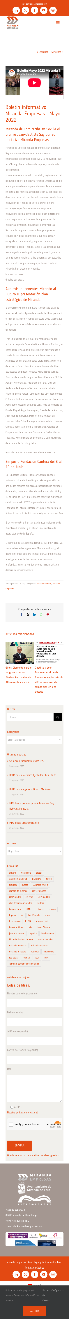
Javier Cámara (43, 927)
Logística (33, 933)
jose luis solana (16, 933)
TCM (46, 958)
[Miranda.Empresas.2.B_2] (12, 17)
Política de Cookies (34, 1268)
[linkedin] (16, 10)
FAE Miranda (34, 915)
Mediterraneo (47, 933)
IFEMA (28, 921)
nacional (35, 952)
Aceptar (34, 1311)
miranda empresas (17, 946)
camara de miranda (18, 891)
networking (48, 952)
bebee (49, 879)
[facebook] (34, 10)
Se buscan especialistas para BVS (26, 761)
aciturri (12, 873)
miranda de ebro (45, 940)
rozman (26, 958)
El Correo (40, 909)
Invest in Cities (16, 927)
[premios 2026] (34, 1233)
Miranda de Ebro (44, 584)
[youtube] (43, 10)
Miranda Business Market (21, 940)
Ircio (30, 927)
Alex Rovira (26, 873)
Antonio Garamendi (18, 879)
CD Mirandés (15, 897)
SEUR (37, 958)
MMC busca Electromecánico (24, 823)
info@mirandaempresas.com (34, 4)
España (12, 915)
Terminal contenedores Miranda (24, 964)
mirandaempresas (39, 946)
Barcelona (36, 879)
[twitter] (25, 10)
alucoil (39, 873)
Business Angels (40, 885)
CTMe (28, 909)
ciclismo (29, 897)
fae (22, 915)
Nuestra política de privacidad (22, 1112)
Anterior (44, 52)
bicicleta (13, 885)
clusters (40, 903)
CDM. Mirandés (39, 891)
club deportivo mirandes (20, 903)
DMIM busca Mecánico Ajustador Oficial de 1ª (32, 775)
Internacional (42, 921)
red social (13, 958)
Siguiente (56, 52)
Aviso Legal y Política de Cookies (44, 1262)
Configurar (57, 1290)
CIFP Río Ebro (44, 897)
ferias (47, 915)
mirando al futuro (17, 952)
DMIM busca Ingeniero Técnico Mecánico (30, 789)
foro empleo (14, 921)
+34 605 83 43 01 (21, 1221)
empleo (52, 909)
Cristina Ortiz (15, 909)
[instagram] (53, 10)
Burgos (25, 885)
